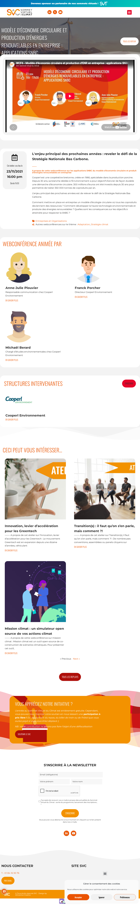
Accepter (78, 897)
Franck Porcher (87, 288)
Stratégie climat (99, 224)
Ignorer (101, 897)
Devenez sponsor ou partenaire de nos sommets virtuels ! (64, 3)
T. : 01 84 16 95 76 (10, 873)
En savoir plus (11, 300)
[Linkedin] (49, 12)
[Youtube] (60, 12)
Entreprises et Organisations (51, 221)
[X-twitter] (55, 12)
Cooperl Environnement (25, 415)
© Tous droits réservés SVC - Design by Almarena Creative (31, 894)
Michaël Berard (18, 347)
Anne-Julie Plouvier (21, 288)
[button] (129, 12)
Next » (76, 658)
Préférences (125, 897)
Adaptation (84, 224)
